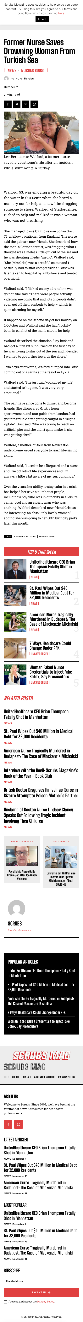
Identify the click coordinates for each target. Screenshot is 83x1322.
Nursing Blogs (32, 70)
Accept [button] (42, 19)
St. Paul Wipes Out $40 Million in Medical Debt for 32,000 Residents (52, 593)
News (34, 577)
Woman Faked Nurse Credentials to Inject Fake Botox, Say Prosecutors (51, 672)
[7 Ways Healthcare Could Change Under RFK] (15, 648)
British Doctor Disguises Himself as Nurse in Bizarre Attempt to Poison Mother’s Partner (41, 792)
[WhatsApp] (34, 104)
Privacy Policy (45, 1301)
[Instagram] (18, 1124)
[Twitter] (16, 104)
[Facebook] (8, 104)
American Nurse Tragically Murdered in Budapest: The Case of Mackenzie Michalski (54, 619)
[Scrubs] (7, 78)
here (61, 13)
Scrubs (29, 78)
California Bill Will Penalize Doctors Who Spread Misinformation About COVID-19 (61, 878)
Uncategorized (39, 653)
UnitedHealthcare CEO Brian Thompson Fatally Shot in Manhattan (52, 566)
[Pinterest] (25, 104)
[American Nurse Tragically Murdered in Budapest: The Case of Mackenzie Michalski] (15, 622)
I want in (39, 1292)
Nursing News (47, 537)
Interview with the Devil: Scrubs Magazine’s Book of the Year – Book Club (41, 773)
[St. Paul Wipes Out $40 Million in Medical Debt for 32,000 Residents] (15, 595)
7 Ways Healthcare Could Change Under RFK (50, 646)
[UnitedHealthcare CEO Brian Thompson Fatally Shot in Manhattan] (15, 569)
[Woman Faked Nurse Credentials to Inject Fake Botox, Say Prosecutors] (15, 674)
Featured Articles (25, 537)
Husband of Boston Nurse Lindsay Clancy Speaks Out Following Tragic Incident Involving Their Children (38, 815)
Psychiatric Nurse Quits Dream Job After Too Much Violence (22, 875)
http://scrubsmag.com (19, 930)
